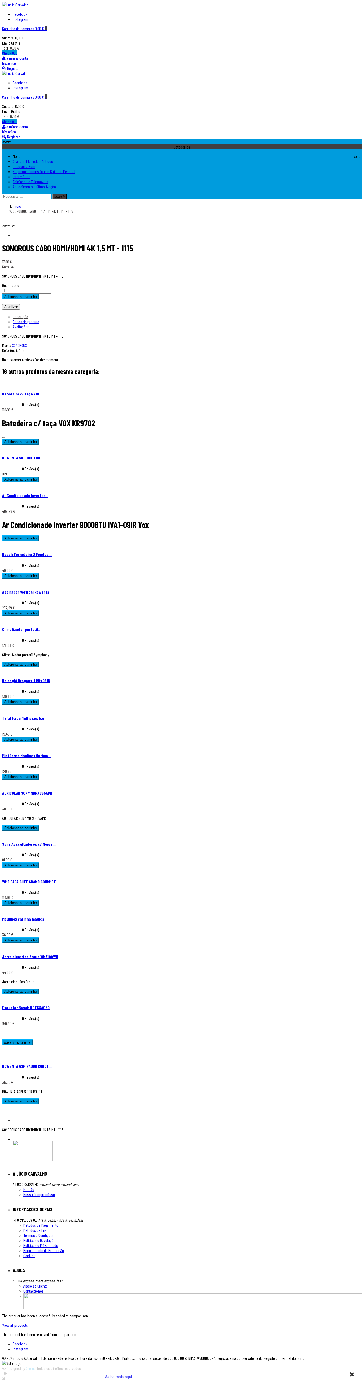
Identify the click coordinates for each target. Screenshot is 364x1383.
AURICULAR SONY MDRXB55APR (27, 793)
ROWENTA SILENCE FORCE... (25, 457)
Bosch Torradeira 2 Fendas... (27, 554)
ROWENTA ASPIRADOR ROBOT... (27, 1066)
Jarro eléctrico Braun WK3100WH (30, 956)
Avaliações (21, 326)
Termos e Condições (38, 1235)
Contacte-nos (33, 1290)
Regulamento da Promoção (43, 1250)
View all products (15, 1325)
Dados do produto (26, 321)
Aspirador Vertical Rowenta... (27, 591)
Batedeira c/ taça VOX (21, 393)
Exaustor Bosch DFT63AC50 (26, 1007)
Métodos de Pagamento (40, 1225)
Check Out (9, 52)
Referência (10, 350)
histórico (9, 63)
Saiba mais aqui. (119, 1376)
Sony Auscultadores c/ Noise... (29, 843)
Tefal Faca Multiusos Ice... (24, 718)
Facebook (20, 14)
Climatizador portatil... (21, 629)
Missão (28, 1189)
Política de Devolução (39, 1240)
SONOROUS (19, 345)
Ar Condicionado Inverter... (25, 495)
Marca (6, 345)
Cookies (29, 1255)
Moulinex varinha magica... (24, 918)
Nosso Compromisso (39, 1194)
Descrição (20, 316)
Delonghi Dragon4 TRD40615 (26, 680)
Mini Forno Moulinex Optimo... (26, 755)
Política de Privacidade (40, 1245)
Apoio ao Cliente (35, 1285)
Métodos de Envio (36, 1230)
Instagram (20, 19)
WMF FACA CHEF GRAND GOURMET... (30, 881)
